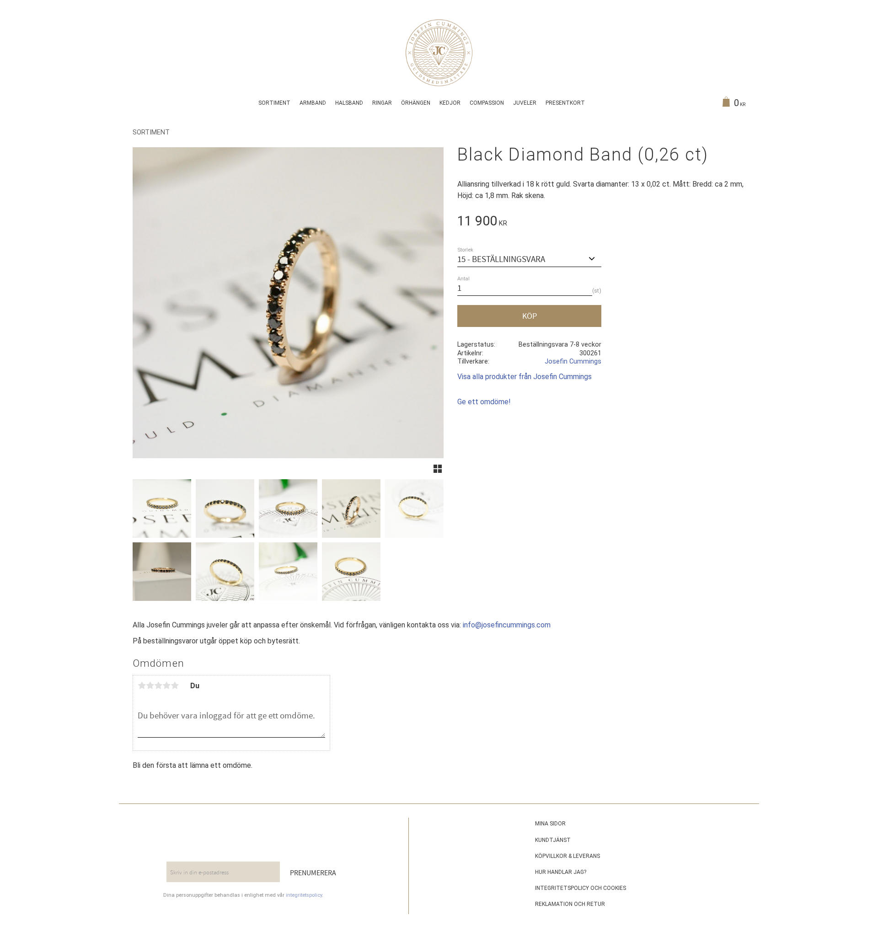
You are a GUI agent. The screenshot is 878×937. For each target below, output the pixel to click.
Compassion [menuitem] (487, 103)
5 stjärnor (175, 685)
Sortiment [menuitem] (274, 103)
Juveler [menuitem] (524, 103)
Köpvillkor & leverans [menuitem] (567, 856)
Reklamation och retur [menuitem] (570, 904)
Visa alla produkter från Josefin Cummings (524, 376)
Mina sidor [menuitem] (550, 823)
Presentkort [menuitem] (565, 103)
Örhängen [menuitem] (415, 103)
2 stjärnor (150, 685)
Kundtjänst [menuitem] (553, 840)
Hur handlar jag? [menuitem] (560, 872)
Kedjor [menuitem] (449, 103)
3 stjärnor (158, 685)
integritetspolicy (304, 895)
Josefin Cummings (573, 361)
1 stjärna (142, 685)
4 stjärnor (166, 685)
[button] (438, 469)
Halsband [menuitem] (349, 103)
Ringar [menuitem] (382, 103)
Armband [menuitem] (313, 103)
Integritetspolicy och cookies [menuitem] (580, 888)
